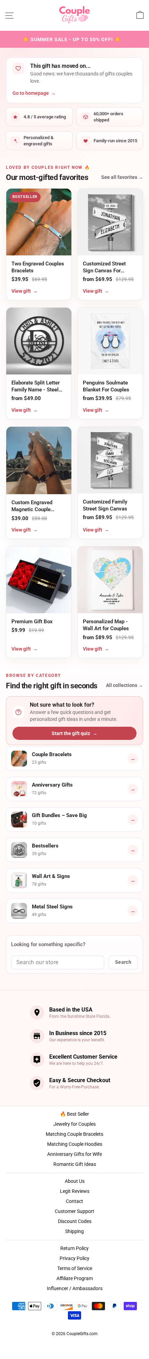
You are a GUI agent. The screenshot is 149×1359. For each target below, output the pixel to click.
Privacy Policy (74, 1258)
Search (123, 962)
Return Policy (74, 1248)
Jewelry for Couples (74, 1124)
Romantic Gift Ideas (74, 1164)
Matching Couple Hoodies (74, 1144)
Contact (74, 1201)
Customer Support (74, 1211)
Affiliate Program (74, 1278)
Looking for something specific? (48, 944)
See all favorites (122, 177)
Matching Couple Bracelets (74, 1134)
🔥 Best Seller (74, 1114)
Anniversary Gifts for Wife (74, 1154)
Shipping (74, 1231)
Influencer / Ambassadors (75, 1288)
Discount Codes (74, 1221)
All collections (124, 685)
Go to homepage (34, 93)
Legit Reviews (74, 1191)
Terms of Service (74, 1268)
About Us (75, 1181)
